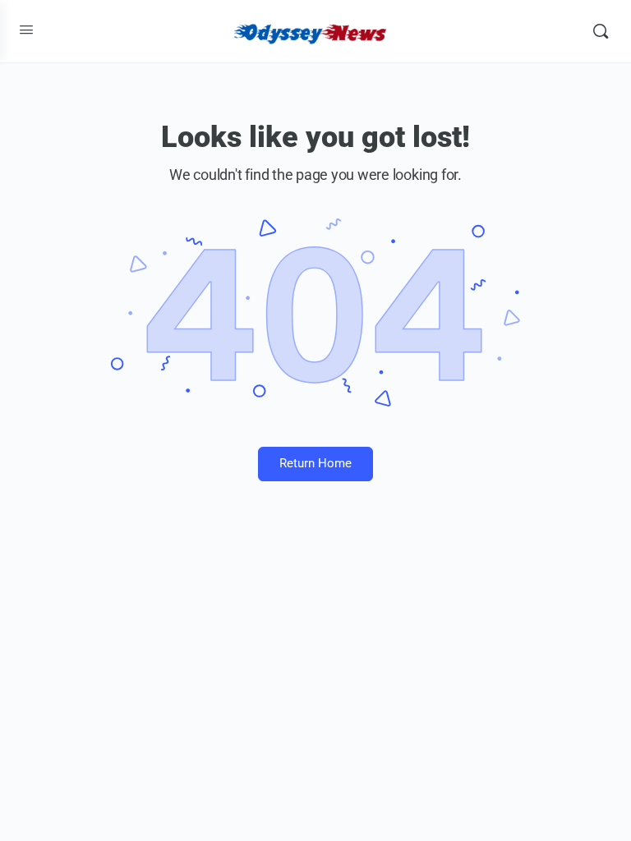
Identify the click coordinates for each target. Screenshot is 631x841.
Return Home (315, 463)
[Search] (600, 31)
